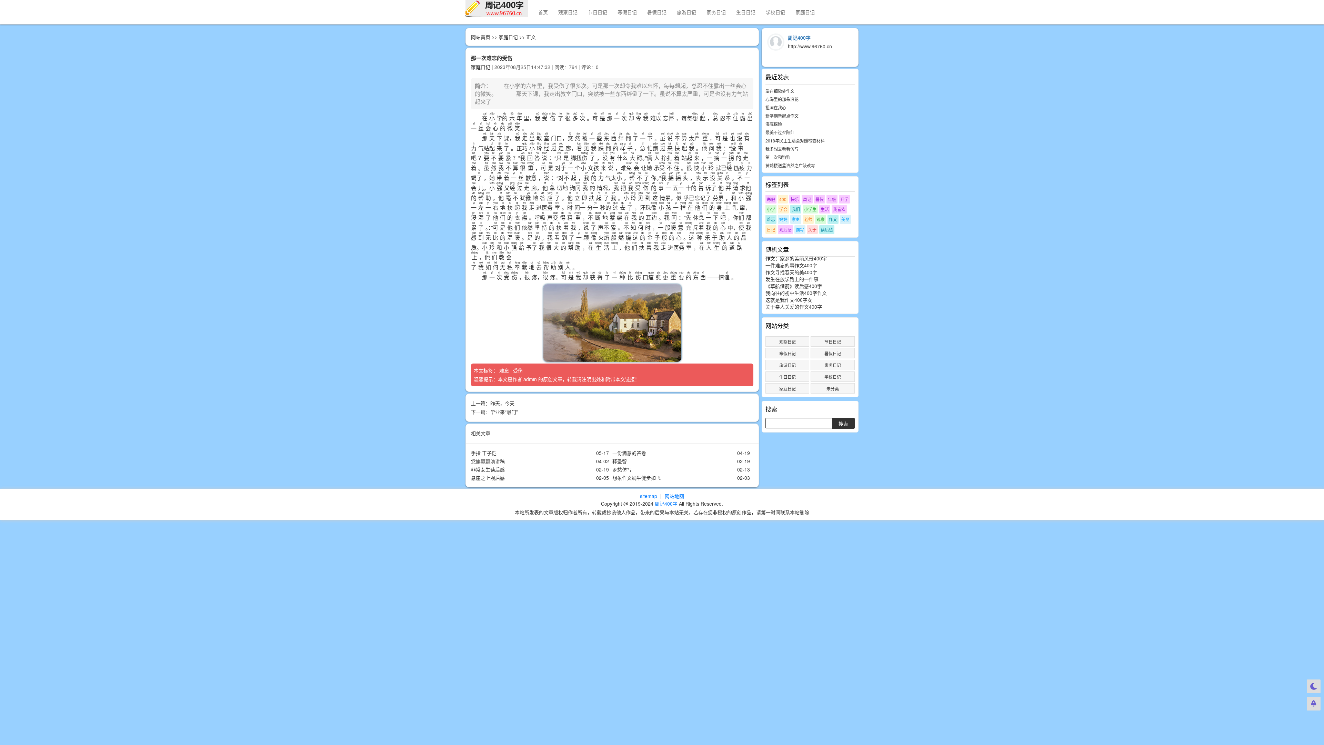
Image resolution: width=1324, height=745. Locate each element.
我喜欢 (839, 209)
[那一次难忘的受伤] (612, 323)
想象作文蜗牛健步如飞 (636, 477)
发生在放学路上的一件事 (792, 279)
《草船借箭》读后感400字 (793, 285)
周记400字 (666, 503)
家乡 (796, 219)
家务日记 (716, 12)
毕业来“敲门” (504, 411)
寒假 (771, 199)
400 (782, 199)
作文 (833, 219)
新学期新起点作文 (782, 116)
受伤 (518, 370)
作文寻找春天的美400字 (791, 272)
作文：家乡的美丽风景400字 (796, 258)
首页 (543, 12)
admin (530, 379)
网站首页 (480, 36)
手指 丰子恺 (483, 452)
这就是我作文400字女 (788, 299)
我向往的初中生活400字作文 (796, 292)
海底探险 (773, 124)
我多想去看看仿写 (782, 149)
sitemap (648, 496)
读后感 (827, 229)
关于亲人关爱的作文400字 (793, 306)
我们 (796, 209)
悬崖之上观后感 (488, 477)
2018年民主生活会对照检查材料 (795, 140)
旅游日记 (686, 12)
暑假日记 (656, 12)
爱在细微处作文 (779, 91)
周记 (807, 199)
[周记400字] (496, 8)
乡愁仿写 (622, 469)
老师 (808, 219)
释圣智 (619, 461)
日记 (771, 229)
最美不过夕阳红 (779, 132)
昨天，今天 (502, 403)
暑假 (819, 199)
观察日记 (568, 12)
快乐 (795, 199)
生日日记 (745, 12)
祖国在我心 (775, 107)
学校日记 (775, 12)
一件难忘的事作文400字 (791, 265)
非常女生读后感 (488, 469)
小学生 (810, 209)
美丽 (845, 219)
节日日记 (597, 12)
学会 (783, 209)
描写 (800, 229)
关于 (812, 229)
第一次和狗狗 (777, 157)
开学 (844, 199)
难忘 (504, 370)
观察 (820, 219)
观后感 (785, 229)
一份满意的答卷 (629, 452)
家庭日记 (805, 12)
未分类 (832, 388)
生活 (825, 209)
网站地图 (674, 496)
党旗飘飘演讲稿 (488, 461)
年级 (832, 199)
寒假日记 (627, 12)
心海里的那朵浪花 (782, 99)
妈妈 (783, 219)
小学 (771, 209)
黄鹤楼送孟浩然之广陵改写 (790, 165)
